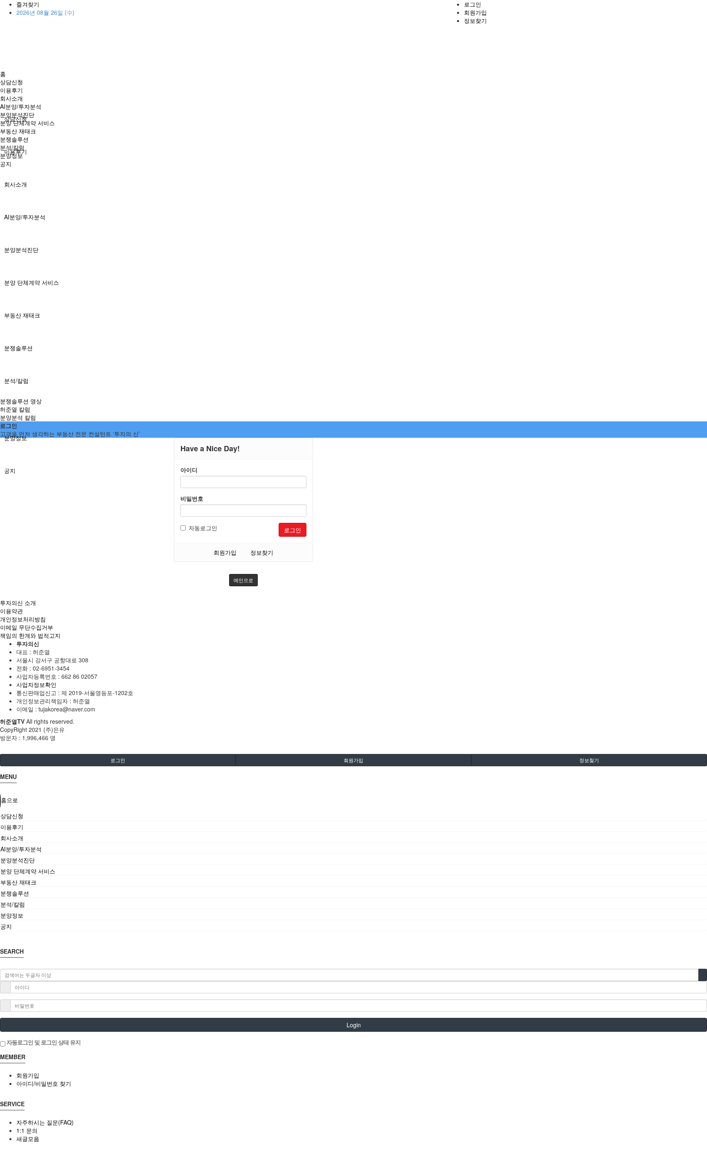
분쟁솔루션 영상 (21, 401)
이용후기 (11, 90)
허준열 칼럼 (15, 409)
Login (354, 1025)
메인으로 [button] (243, 579)
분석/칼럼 (16, 380)
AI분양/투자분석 (24, 217)
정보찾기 (475, 20)
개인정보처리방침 (23, 619)
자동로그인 (203, 528)
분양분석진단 (21, 249)
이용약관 (11, 611)
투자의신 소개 (18, 603)
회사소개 (15, 184)
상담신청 (11, 82)
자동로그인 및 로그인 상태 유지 (43, 1042)
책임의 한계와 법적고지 (30, 635)
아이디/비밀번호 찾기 (43, 1083)
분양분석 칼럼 (18, 417)
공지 (10, 470)
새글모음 (27, 1138)
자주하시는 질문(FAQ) (45, 1122)
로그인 (472, 4)
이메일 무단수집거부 (26, 627)
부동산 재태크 (22, 315)
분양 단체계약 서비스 (31, 282)
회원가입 (475, 12)
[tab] (353, 816)
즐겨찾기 (27, 4)
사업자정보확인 (36, 684)
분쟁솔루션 (18, 348)
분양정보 (15, 438)
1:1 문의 (27, 1130)
